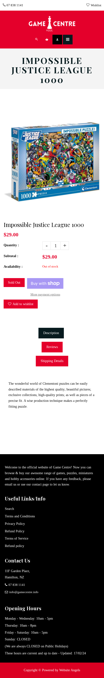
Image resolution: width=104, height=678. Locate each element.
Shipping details (52, 361)
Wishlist (96, 5)
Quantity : (11, 245)
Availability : (13, 266)
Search (9, 509)
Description (51, 333)
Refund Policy (14, 531)
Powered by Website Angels (61, 670)
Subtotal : (11, 256)
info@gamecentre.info (23, 592)
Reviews (52, 347)
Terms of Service (16, 538)
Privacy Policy (15, 524)
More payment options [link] (45, 294)
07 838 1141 (14, 5)
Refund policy (14, 546)
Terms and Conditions (20, 516)
